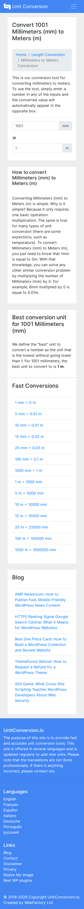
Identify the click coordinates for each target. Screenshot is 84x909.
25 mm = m (30, 447)
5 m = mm (29, 493)
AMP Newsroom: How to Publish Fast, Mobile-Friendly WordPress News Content (40, 600)
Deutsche (12, 821)
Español (11, 810)
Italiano (10, 815)
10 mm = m (29, 425)
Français (11, 804)
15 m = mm (31, 515)
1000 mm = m (28, 470)
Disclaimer (13, 863)
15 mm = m (29, 436)
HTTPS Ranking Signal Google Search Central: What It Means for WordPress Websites (41, 622)
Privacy (10, 869)
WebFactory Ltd (38, 902)
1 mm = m (25, 402)
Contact (11, 858)
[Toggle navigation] (73, 6)
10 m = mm (31, 504)
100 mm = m (29, 459)
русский (11, 832)
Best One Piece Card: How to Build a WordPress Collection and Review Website (40, 644)
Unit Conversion (29, 6)
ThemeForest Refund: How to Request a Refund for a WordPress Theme (40, 667)
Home (21, 54)
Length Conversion (48, 54)
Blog (7, 852)
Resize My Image (18, 874)
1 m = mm (28, 481)
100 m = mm (33, 538)
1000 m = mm (35, 549)
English (10, 799)
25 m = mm (31, 527)
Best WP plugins (18, 880)
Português (13, 826)
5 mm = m (28, 414)
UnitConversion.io (63, 897)
